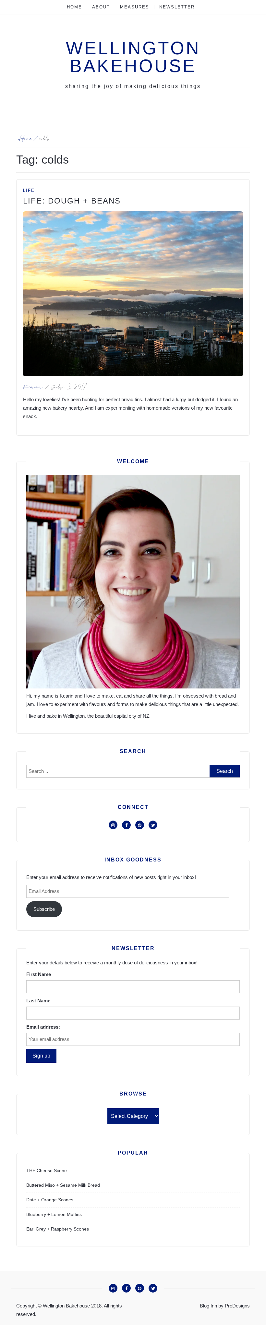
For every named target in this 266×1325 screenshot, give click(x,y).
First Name (38, 974)
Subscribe (44, 909)
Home (74, 7)
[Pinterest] (139, 825)
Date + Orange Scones (49, 1199)
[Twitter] (153, 825)
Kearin (32, 388)
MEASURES (134, 7)
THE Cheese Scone (46, 1170)
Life (29, 190)
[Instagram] (113, 825)
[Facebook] (126, 825)
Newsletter (177, 7)
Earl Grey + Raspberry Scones (57, 1229)
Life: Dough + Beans (72, 200)
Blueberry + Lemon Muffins (54, 1214)
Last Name (38, 1000)
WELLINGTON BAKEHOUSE (133, 57)
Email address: (43, 1027)
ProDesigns (237, 1305)
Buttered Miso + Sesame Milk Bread (63, 1185)
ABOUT (101, 7)
